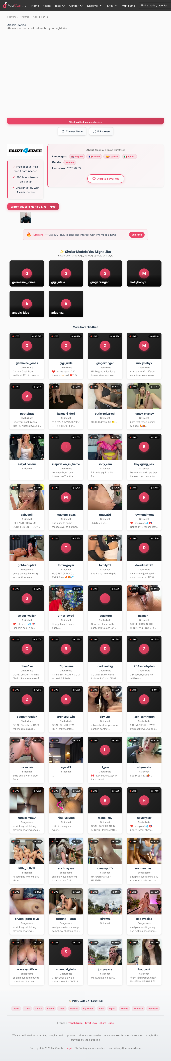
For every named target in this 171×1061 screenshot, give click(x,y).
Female (70, 162)
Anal (101, 1008)
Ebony (50, 1008)
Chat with (85, 122)
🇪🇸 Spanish (112, 156)
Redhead (153, 1008)
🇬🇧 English (77, 156)
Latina (38, 1008)
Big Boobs (88, 1008)
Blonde (124, 1008)
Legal (69, 1048)
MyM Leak (91, 1023)
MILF (27, 1008)
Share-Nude (107, 1023)
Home (35, 5)
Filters (47, 5)
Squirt (112, 1008)
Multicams (128, 5)
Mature (74, 1008)
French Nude (75, 1023)
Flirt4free (24, 17)
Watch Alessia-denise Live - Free (33, 206)
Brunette (138, 1008)
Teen (61, 1008)
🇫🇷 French (94, 156)
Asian (16, 1008)
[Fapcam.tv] (14, 5)
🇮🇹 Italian (129, 156)
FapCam (11, 17)
